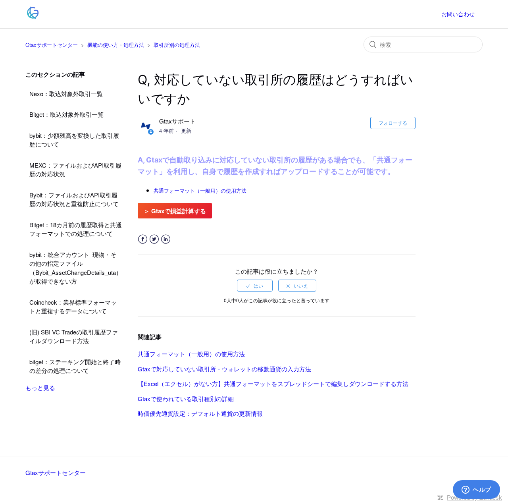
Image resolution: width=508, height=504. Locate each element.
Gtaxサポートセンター (51, 44)
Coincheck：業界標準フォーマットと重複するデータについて (73, 306)
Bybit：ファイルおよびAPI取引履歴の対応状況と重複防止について (74, 199)
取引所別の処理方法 (177, 44)
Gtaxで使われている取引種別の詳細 (186, 398)
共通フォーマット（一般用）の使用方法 (191, 354)
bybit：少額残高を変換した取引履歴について (74, 140)
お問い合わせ (458, 14)
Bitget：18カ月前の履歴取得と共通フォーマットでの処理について (75, 229)
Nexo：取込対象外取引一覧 (66, 93)
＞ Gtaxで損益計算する (175, 211)
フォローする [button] (393, 122)
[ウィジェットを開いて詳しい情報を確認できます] (476, 490)
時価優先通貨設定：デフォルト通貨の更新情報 (200, 413)
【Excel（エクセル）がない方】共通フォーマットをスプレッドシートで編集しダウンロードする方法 (273, 383)
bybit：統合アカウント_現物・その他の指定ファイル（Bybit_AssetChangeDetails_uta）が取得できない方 (75, 268)
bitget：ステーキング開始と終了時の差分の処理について (75, 366)
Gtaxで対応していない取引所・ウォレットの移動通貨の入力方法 (224, 369)
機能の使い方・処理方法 (115, 44)
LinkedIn (166, 239)
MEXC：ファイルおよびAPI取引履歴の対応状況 (75, 169)
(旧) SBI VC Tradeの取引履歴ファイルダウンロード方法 (73, 336)
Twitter (154, 239)
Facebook (143, 239)
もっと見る (40, 387)
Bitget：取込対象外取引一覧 (66, 114)
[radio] (255, 286)
